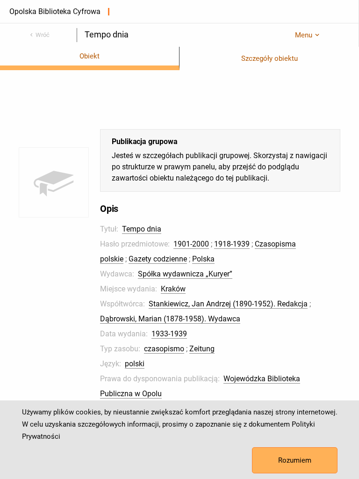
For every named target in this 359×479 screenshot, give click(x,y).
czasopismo (164, 348)
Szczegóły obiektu (269, 58)
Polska (203, 258)
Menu (303, 35)
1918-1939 (232, 244)
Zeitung (202, 348)
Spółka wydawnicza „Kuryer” (185, 273)
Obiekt (89, 56)
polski (134, 363)
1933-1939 (169, 333)
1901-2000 (191, 244)
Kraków (173, 288)
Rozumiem (294, 460)
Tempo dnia (141, 229)
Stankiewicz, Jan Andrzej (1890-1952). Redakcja (228, 303)
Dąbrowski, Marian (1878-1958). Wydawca (170, 318)
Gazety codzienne (158, 258)
